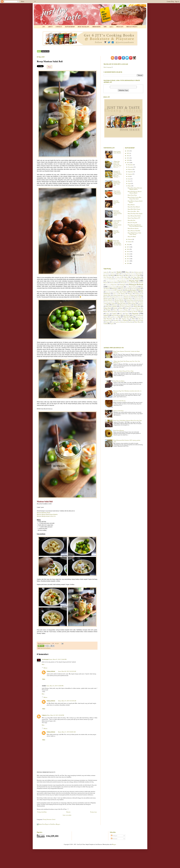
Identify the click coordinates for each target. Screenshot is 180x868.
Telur (133, 319)
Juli (129, 176)
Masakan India (120, 296)
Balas (43, 664)
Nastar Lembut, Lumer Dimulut (117, 152)
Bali (133, 272)
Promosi (120, 310)
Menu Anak (112, 303)
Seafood (106, 315)
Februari (130, 239)
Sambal (114, 314)
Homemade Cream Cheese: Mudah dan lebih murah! (117, 213)
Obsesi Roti (137, 306)
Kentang (141, 290)
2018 (128, 244)
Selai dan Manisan (47, 648)
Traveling (116, 320)
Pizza (114, 310)
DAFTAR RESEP (70, 27)
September (131, 171)
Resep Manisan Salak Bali (134, 230)
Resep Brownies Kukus (118, 381)
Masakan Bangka (117, 295)
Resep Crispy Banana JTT (134, 218)
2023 (128, 153)
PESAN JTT (119, 27)
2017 (128, 247)
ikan (127, 287)
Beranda (68, 812)
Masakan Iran (127, 297)
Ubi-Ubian (140, 320)
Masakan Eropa (113, 297)
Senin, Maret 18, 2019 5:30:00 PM (54, 685)
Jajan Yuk (127, 288)
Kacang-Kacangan (130, 290)
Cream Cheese (113, 281)
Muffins (135, 305)
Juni (129, 179)
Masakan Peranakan (109, 301)
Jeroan (112, 290)
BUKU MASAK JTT (83, 27)
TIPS (105, 27)
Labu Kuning (121, 293)
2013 (128, 256)
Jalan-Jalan (133, 288)
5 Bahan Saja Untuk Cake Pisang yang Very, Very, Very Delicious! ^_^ (117, 164)
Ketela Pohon (108, 292)
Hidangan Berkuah (136, 284)
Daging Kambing (122, 281)
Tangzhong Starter (125, 318)
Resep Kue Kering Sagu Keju (116, 202)
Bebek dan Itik (138, 272)
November (131, 167)
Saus (126, 314)
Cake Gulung (117, 277)
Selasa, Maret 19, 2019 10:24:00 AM (67, 701)
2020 (128, 160)
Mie (108, 305)
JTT (43, 27)
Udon (113, 322)
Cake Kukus (124, 277)
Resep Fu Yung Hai (132, 222)
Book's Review (131, 273)
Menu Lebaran (132, 303)
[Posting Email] (62, 643)
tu (121, 320)
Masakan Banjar (125, 295)
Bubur (127, 275)
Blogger (114, 844)
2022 (128, 155)
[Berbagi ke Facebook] (52, 646)
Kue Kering (134, 292)
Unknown (44, 715)
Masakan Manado (108, 300)
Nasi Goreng (122, 306)
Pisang (108, 310)
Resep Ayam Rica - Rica (133, 211)
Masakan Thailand (119, 301)
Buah (42, 648)
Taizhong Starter (139, 317)
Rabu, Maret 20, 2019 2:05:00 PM (55, 715)
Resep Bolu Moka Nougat (134, 209)
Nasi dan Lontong (111, 306)
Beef (104, 273)
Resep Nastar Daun (132, 195)
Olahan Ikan (107, 308)
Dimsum (111, 282)
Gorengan (122, 285)
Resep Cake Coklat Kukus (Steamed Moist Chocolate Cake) (117, 243)
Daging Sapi (134, 280)
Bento (108, 273)
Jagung (122, 288)
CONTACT (59, 27)
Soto (106, 317)
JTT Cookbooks (118, 290)
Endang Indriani (51, 671)
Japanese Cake (106, 290)
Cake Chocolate (107, 277)
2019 (128, 162)
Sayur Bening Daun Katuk (134, 216)
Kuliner (114, 293)
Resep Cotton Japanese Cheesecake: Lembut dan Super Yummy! (126, 351)
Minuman (114, 305)
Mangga (130, 293)
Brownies (106, 275)
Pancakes (116, 308)
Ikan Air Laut (133, 287)
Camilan (105, 278)
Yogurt (111, 323)
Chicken (122, 278)
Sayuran (135, 313)
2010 (128, 263)
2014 (128, 254)
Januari (130, 241)
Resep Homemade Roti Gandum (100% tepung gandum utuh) (126, 440)
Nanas (141, 305)
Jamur (139, 289)
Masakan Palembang (139, 300)
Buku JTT (133, 275)
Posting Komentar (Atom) (49, 819)
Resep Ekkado (131, 204)
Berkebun (113, 273)
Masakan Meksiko (119, 300)
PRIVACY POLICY (131, 27)
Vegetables (117, 322)
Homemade (120, 287)
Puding (126, 310)
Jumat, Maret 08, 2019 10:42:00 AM (67, 671)
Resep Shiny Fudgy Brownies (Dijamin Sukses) (135, 188)
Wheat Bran (130, 322)
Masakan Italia (137, 297)
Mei (129, 181)
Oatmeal (129, 306)
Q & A (111, 27)
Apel (112, 272)
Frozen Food (140, 282)
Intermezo (115, 289)
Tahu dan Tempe (128, 317)
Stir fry (115, 317)
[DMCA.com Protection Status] (43, 52)
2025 (128, 151)
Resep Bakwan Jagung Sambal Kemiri (135, 201)
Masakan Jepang (108, 298)
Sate (121, 313)
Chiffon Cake (129, 278)
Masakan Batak (133, 295)
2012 (128, 258)
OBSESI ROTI (96, 27)
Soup (111, 317)
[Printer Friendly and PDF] (41, 646)
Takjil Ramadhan (108, 318)
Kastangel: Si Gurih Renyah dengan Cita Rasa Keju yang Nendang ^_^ (117, 173)
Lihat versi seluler (67, 815)
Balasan (45, 667)
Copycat (107, 281)
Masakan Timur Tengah (132, 301)
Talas (117, 318)
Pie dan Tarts (140, 308)
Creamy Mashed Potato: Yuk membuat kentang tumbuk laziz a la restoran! (117, 224)
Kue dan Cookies (122, 292)
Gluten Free (114, 284)
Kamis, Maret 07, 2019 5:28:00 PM (57, 659)
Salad (107, 313)
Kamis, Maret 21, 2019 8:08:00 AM (67, 732)
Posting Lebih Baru (42, 812)
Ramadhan (133, 310)
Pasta (120, 308)
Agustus (130, 174)
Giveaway (108, 284)
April (129, 183)
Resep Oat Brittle (132, 236)
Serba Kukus (126, 315)
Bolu (118, 274)
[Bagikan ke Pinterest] (53, 646)
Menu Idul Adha (121, 303)
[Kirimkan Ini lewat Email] (46, 646)
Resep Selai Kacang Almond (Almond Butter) (134, 192)
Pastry (127, 308)
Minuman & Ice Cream (125, 305)
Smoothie (141, 315)
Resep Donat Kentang (118, 430)
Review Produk (134, 311)
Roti (142, 311)
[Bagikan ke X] (50, 646)
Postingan (114, 835)
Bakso (127, 272)
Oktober (130, 169)
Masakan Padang (129, 300)
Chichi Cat (117, 278)
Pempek (133, 308)
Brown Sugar (139, 274)
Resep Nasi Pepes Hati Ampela (135, 213)
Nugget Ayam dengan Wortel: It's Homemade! (117, 192)
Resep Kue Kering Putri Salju (116, 232)
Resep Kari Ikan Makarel (134, 207)
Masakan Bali (107, 295)
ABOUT (50, 27)
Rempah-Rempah (113, 311)
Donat (116, 282)
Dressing (123, 282)
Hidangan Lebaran (111, 287)
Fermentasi (128, 282)
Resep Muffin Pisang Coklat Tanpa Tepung (134, 233)
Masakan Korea (128, 298)
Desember (130, 164)
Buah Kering (120, 275)
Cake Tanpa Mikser (136, 277)
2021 (128, 158)
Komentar (114, 838)
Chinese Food (139, 279)
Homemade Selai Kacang (119, 400)
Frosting (133, 282)
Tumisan (125, 320)
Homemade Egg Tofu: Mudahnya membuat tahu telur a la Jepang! (127, 391)
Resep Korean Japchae (133, 228)
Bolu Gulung (124, 273)
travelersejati (45, 659)
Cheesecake (110, 278)
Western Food (123, 322)
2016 (128, 249)
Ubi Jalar (133, 320)
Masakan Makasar (138, 298)
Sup (119, 317)
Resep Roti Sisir (131, 220)
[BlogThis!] (48, 646)
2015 (128, 251)
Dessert (105, 282)
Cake (138, 275)
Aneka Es (106, 272)
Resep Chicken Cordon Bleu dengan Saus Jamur (134, 197)
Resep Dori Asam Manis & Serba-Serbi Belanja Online (135, 225)
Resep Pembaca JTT (123, 311)
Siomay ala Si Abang (118, 410)
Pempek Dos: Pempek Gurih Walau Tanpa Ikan (116, 183)
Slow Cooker (135, 315)
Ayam (118, 272)
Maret (129, 186)
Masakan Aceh (138, 293)
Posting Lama (93, 812)
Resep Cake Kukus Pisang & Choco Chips (123, 371)
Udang (107, 322)
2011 (128, 261)
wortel (105, 323)
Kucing (114, 292)
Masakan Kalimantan (118, 298)
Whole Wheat (137, 322)
